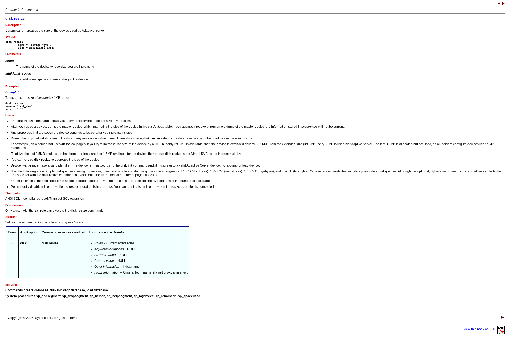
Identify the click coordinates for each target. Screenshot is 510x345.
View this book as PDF (480, 329)
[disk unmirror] (503, 4)
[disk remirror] (499, 4)
